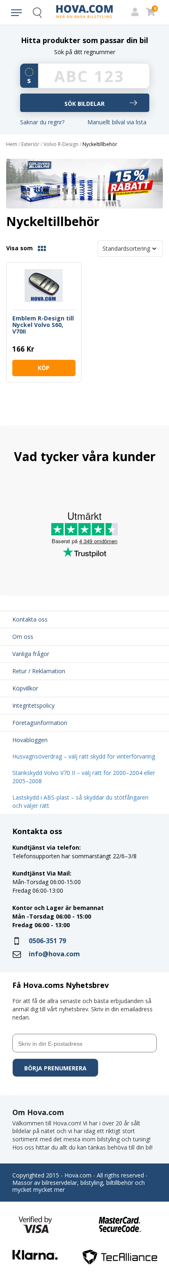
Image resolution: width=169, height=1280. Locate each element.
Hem (11, 144)
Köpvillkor (25, 688)
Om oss (22, 636)
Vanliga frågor (30, 654)
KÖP (44, 368)
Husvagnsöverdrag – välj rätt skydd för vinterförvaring (83, 756)
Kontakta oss (30, 619)
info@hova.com (54, 953)
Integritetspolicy (33, 705)
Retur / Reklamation (38, 671)
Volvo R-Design (60, 144)
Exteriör (30, 144)
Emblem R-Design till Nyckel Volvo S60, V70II (43, 325)
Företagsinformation (39, 723)
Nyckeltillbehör (99, 144)
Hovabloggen (30, 740)
